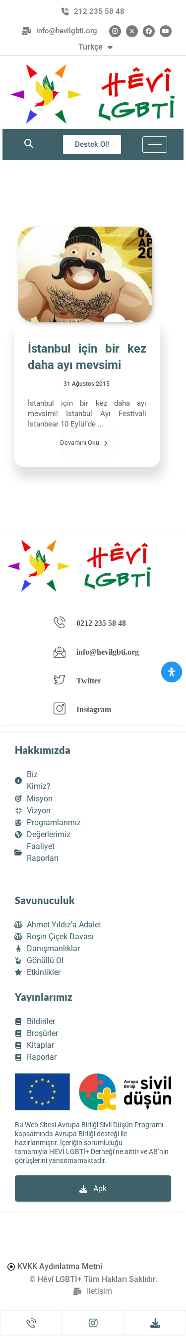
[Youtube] (166, 31)
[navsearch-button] (29, 144)
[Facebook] (149, 31)
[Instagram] (115, 31)
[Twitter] (132, 31)
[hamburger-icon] (154, 144)
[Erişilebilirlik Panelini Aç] (171, 672)
